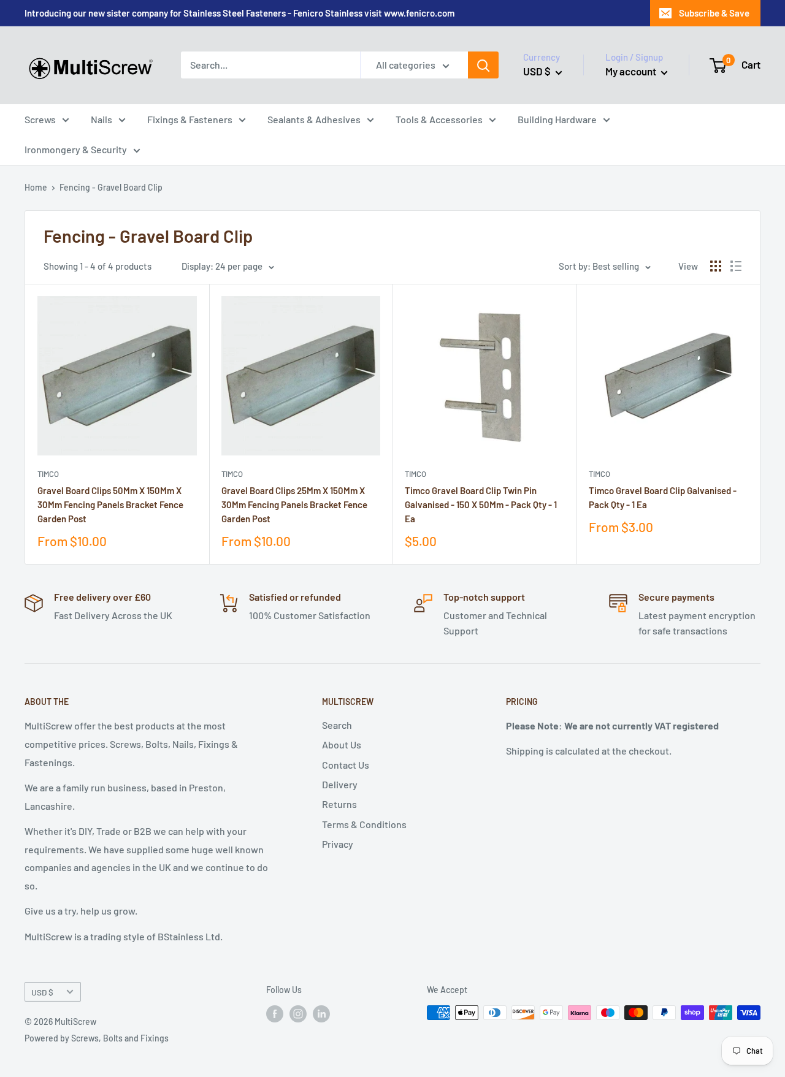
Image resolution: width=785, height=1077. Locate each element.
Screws (40, 119)
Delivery (340, 784)
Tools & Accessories (439, 119)
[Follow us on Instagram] (298, 1013)
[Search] (483, 64)
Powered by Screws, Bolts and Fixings (97, 1038)
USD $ (42, 992)
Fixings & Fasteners (189, 119)
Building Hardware (557, 119)
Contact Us (345, 765)
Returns (339, 804)
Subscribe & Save (714, 12)
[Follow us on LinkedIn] (321, 1013)
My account (631, 71)
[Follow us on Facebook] (274, 1013)
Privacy (337, 844)
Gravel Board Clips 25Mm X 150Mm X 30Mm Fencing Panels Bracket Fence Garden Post (294, 505)
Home (36, 187)
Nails (101, 119)
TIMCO (415, 474)
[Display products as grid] (715, 266)
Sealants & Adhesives (314, 119)
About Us (341, 744)
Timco (48, 474)
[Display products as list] (735, 266)
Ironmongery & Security (76, 149)
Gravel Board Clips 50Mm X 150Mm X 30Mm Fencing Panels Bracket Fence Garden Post (110, 505)
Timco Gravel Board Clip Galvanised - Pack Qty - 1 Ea (663, 497)
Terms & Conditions (364, 824)
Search (337, 725)
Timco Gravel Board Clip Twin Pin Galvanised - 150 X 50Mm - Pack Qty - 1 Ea (481, 505)
